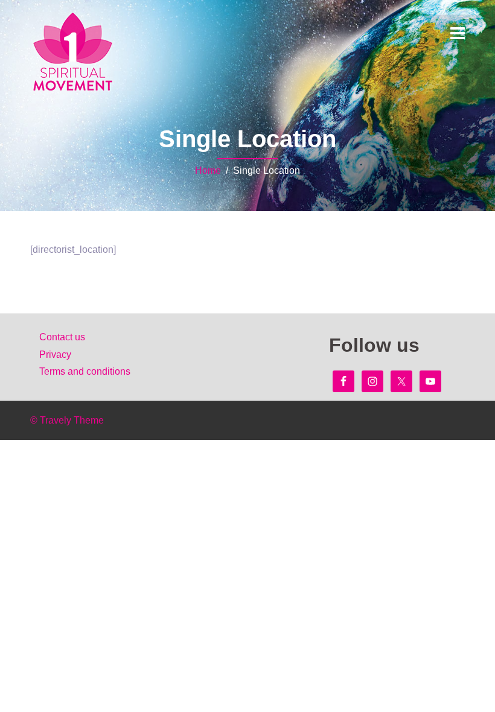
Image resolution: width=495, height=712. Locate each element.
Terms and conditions (84, 371)
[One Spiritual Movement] (73, 51)
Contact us (62, 337)
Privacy (55, 354)
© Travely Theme (67, 420)
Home (208, 170)
